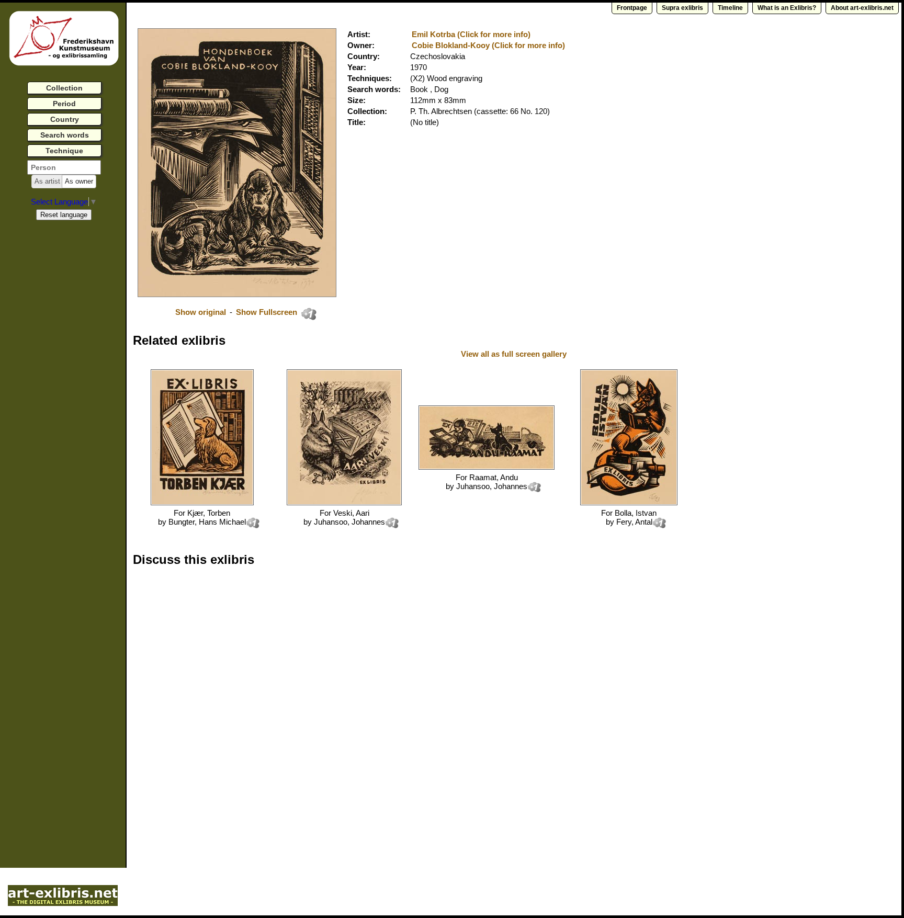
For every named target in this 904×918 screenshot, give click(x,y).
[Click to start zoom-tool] (237, 294)
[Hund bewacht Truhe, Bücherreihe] (344, 502)
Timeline (730, 8)
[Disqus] (294, 708)
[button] (47, 181)
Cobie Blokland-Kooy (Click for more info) (488, 45)
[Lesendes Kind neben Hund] (487, 466)
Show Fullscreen (267, 312)
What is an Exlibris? (787, 8)
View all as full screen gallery (515, 353)
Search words (64, 135)
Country (64, 119)
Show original (200, 312)
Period (64, 103)
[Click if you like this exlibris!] (309, 314)
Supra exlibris (682, 8)
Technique (64, 150)
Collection (64, 88)
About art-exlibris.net (862, 8)
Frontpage (632, 8)
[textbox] (64, 167)
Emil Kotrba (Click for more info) (471, 34)
